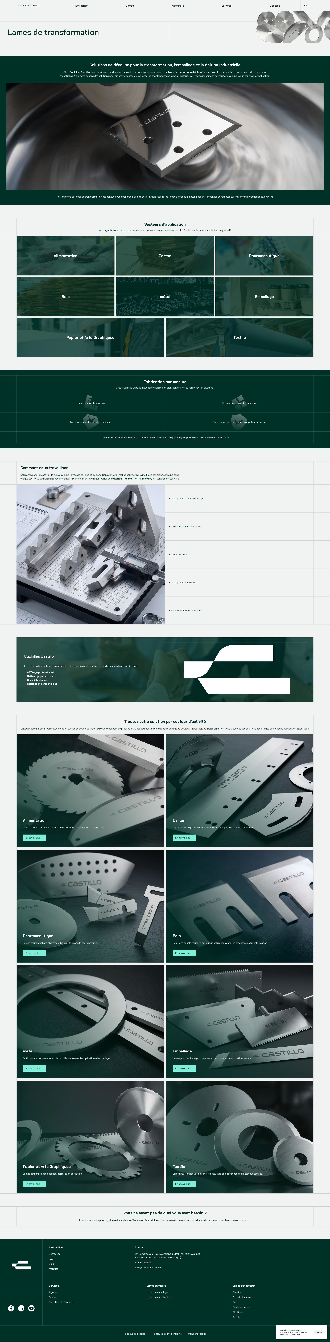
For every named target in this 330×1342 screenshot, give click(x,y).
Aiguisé (53, 1292)
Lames (130, 5)
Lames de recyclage (157, 1292)
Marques (53, 1268)
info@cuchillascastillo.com (150, 1267)
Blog (51, 1263)
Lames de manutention (158, 1297)
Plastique (238, 1312)
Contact (275, 5)
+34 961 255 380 (143, 1262)
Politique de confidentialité (167, 1333)
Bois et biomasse (242, 1297)
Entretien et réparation (61, 1302)
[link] (34, 838)
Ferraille (237, 1292)
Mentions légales (197, 1333)
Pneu (235, 1302)
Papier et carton (241, 1307)
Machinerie (178, 5)
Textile (236, 1317)
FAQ (51, 1258)
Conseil (53, 1297)
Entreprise (54, 1253)
